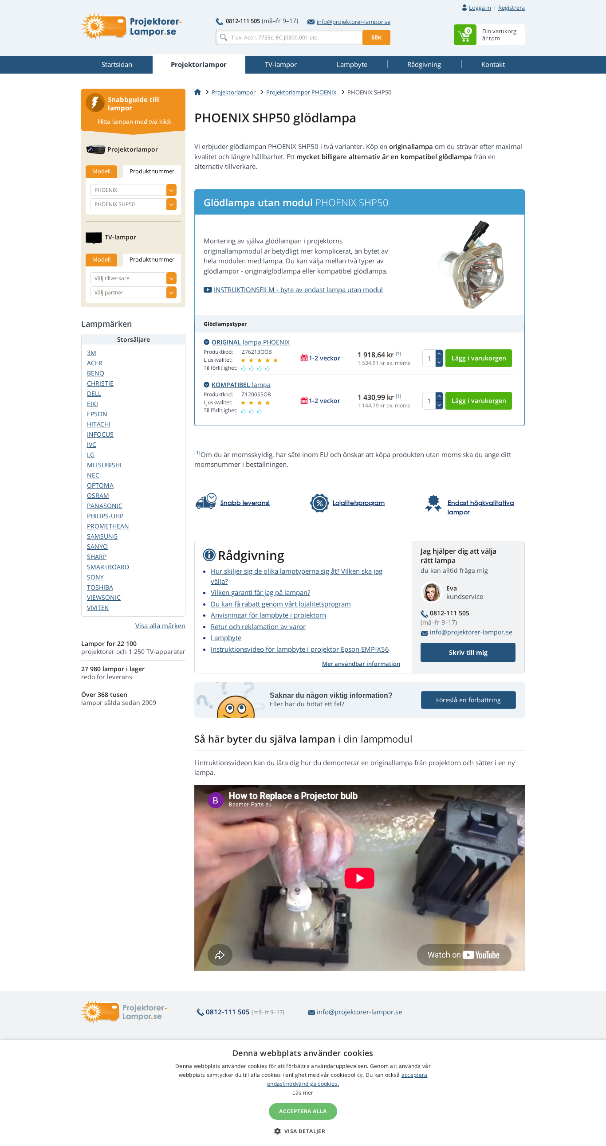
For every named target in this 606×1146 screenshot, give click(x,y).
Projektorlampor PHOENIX (301, 92)
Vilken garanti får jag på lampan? (260, 592)
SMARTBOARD (108, 567)
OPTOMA (100, 485)
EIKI (92, 403)
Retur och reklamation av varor (258, 626)
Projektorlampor (234, 92)
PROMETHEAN (108, 526)
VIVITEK (98, 607)
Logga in (480, 8)
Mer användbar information (361, 664)
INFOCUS (100, 434)
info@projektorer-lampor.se (353, 22)
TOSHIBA (100, 587)
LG (90, 454)
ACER (94, 363)
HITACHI (98, 424)
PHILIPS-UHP (105, 516)
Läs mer (302, 1092)
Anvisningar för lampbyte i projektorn (268, 614)
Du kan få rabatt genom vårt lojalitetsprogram (281, 603)
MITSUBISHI (104, 465)
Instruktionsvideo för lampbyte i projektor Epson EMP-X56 (300, 649)
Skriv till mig (468, 652)
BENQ (95, 373)
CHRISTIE (100, 383)
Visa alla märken (160, 625)
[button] (303, 1130)
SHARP (96, 556)
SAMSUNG (102, 536)
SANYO (97, 546)
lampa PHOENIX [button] (251, 342)
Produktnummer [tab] (152, 171)
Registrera (511, 8)
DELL (94, 393)
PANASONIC (104, 505)
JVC (91, 444)
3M (91, 352)
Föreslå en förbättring (468, 700)
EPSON (97, 414)
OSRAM (98, 495)
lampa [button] (241, 384)
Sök (376, 37)
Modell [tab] (101, 171)
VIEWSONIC (104, 597)
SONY (95, 577)
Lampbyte (226, 637)
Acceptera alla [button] (303, 1111)
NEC (93, 475)
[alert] (303, 1093)
